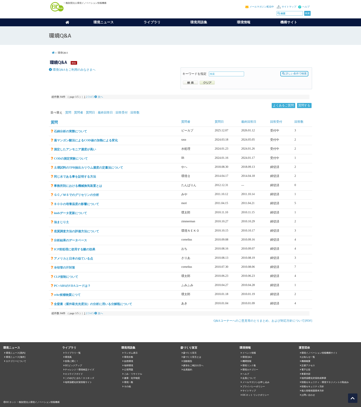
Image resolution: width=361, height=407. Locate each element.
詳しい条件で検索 (296, 73)
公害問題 (128, 369)
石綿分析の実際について (70, 131)
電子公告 (305, 369)
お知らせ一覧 (308, 357)
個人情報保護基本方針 (312, 390)
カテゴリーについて (16, 361)
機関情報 (246, 361)
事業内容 (305, 374)
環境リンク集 (249, 365)
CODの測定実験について (71, 158)
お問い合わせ (308, 395)
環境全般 (128, 357)
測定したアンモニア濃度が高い (75, 149)
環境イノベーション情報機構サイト (319, 353)
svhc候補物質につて (67, 294)
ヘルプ (306, 6)
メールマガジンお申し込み (255, 382)
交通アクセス (308, 365)
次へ (100, 96)
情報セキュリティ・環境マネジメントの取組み (325, 382)
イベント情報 (249, 353)
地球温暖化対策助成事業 (313, 378)
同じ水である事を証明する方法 (75, 176)
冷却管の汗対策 (64, 267)
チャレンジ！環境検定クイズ (79, 369)
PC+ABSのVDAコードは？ (72, 285)
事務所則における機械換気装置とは (78, 185)
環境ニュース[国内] (15, 353)
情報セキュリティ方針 (312, 386)
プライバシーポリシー (253, 386)
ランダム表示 (131, 353)
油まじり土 (61, 222)
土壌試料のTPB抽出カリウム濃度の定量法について (88, 167)
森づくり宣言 (190, 353)
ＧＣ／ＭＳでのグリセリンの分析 (76, 194)
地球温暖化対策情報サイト (78, 382)
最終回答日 (105, 112)
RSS (74, 62)
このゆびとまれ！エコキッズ (79, 378)
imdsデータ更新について (70, 213)
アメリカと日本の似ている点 (73, 258)
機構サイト (288, 22)
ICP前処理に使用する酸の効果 (74, 249)
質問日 (90, 112)
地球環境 (128, 365)
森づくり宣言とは (192, 357)
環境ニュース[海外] (15, 357)
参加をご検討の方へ (193, 365)
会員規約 (187, 369)
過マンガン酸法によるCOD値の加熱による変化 (86, 140)
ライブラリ (152, 22)
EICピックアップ (73, 365)
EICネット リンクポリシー (255, 395)
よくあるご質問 (283, 105)
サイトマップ (289, 6)
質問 (68, 112)
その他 (127, 386)
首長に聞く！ (71, 361)
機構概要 (305, 361)
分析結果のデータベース (70, 240)
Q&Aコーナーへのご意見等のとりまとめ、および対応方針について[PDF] (263, 320)
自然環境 (128, 361)
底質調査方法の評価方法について (76, 231)
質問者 (78, 112)
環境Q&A (247, 357)
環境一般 (128, 382)
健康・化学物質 (132, 378)
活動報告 (187, 361)
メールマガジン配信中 (262, 6)
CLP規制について (66, 276)
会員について (249, 378)
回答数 (135, 112)
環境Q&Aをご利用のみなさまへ (74, 69)
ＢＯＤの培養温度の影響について (76, 204)
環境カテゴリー (250, 369)
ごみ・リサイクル (133, 374)
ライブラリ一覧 (73, 353)
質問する (304, 105)
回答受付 (122, 112)
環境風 (68, 357)
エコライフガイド (74, 374)
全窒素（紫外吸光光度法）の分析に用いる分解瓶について (93, 304)
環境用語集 (198, 22)
